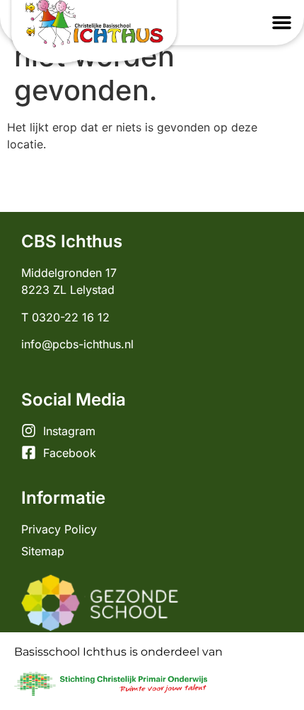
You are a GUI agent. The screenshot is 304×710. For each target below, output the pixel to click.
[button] (282, 22)
